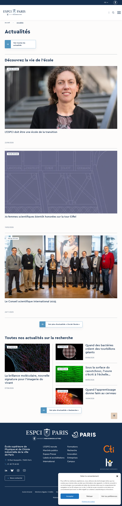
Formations (72, 446)
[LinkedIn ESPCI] (6, 470)
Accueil (7, 22)
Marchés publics (50, 450)
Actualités (20, 22)
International (49, 461)
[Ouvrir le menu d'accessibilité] (115, 3)
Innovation (72, 454)
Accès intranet (27, 492)
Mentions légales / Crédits (44, 492)
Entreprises (72, 457)
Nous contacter (16, 478)
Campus (71, 461)
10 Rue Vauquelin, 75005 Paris (19, 460)
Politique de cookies (88, 502)
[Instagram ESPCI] (18, 470)
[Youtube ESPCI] (24, 470)
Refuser (89, 496)
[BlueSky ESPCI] (12, 470)
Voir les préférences (109, 496)
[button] (117, 476)
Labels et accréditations (53, 457)
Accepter (69, 496)
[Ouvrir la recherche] (113, 13)
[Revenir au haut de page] (114, 416)
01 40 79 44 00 (13, 464)
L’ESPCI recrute (50, 446)
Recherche (72, 450)
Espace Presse (49, 454)
